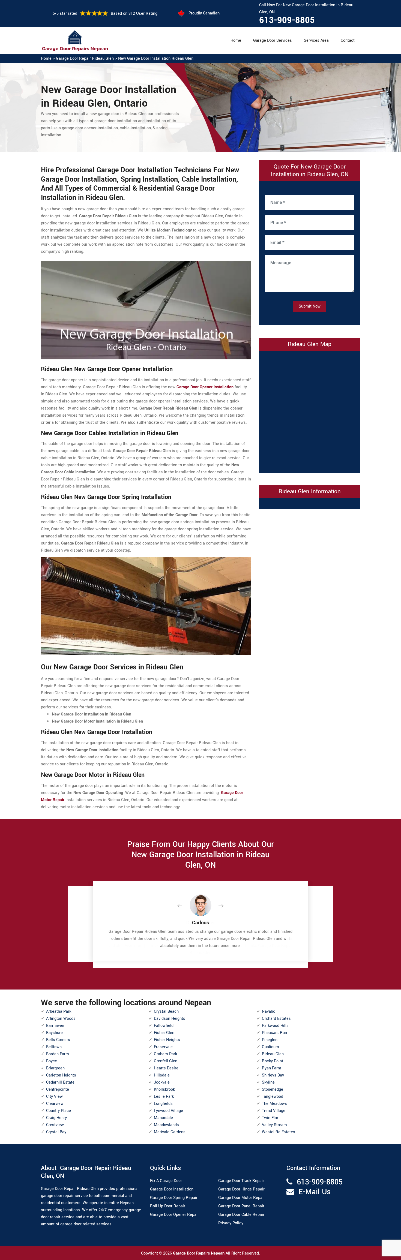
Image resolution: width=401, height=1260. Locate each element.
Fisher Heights (167, 1040)
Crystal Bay (56, 1132)
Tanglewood (272, 1096)
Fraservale (163, 1047)
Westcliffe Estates (278, 1132)
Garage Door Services (272, 40)
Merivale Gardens (169, 1132)
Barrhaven (55, 1026)
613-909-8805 (287, 20)
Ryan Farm (271, 1068)
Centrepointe (57, 1089)
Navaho (268, 1011)
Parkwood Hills (275, 1026)
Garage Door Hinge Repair (241, 1189)
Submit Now (310, 306)
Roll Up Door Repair (167, 1206)
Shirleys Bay (273, 1075)
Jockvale (162, 1082)
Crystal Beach (166, 1011)
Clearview (55, 1103)
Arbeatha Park (58, 1011)
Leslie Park (164, 1096)
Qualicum (270, 1047)
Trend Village (273, 1111)
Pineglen (269, 1040)
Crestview (55, 1125)
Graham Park (165, 1054)
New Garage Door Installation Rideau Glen (155, 58)
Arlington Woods (61, 1018)
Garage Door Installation (171, 1189)
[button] (184, 906)
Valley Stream (274, 1125)
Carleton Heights (61, 1075)
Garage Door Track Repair (241, 1181)
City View (54, 1096)
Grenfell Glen (165, 1061)
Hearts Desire (166, 1068)
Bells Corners (58, 1040)
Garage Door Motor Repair (241, 1198)
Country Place (58, 1111)
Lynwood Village (168, 1111)
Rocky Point (272, 1061)
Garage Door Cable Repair (241, 1214)
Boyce (51, 1061)
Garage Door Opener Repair (174, 1214)
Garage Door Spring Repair (173, 1198)
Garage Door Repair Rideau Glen (85, 58)
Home (236, 40)
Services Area (316, 40)
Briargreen (55, 1068)
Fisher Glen (164, 1033)
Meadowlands (166, 1125)
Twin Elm (270, 1118)
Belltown (54, 1047)
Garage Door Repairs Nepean (199, 1253)
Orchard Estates (276, 1018)
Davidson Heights (169, 1018)
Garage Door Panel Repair (241, 1206)
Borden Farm (57, 1054)
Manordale (163, 1118)
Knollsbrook (164, 1089)
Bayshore (54, 1033)
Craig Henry (56, 1118)
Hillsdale (162, 1075)
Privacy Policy (230, 1223)
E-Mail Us (314, 1192)
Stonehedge (272, 1089)
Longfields (163, 1103)
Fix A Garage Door (166, 1181)
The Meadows (274, 1103)
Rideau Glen (273, 1054)
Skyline (268, 1082)
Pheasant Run (274, 1033)
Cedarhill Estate (60, 1082)
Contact (348, 40)
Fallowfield (163, 1026)
